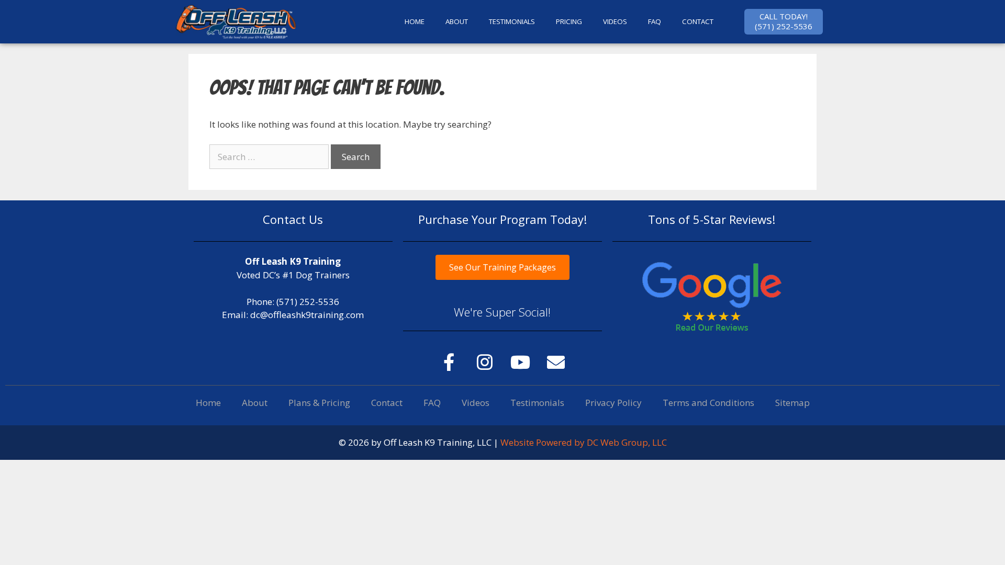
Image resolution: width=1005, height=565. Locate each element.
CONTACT (697, 21)
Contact (387, 403)
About (254, 403)
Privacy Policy (613, 403)
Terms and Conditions (708, 403)
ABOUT (456, 21)
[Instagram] (484, 362)
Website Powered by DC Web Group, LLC (583, 442)
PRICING (569, 21)
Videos (615, 21)
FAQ (654, 21)
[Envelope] (556, 362)
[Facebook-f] (449, 362)
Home (208, 403)
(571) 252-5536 (307, 302)
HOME (415, 21)
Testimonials (537, 403)
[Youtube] (520, 362)
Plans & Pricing (319, 403)
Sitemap (792, 403)
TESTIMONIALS (512, 21)
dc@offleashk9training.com (307, 315)
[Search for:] (270, 157)
